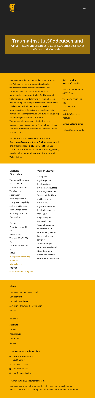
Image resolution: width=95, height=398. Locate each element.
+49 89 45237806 (20, 364)
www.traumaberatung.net (21, 271)
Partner (13, 329)
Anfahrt (13, 310)
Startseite (14, 325)
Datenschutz (15, 334)
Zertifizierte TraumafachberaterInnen (26, 306)
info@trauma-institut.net (24, 373)
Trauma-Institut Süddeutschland (24, 292)
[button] (84, 7)
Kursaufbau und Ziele (19, 301)
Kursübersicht (16, 297)
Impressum (14, 338)
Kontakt (13, 343)
